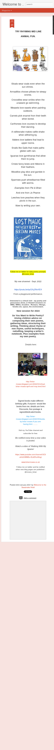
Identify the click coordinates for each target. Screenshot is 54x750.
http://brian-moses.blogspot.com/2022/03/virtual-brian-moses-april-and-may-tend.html (30, 384)
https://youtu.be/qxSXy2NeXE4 (28, 289)
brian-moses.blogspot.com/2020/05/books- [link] (30, 420)
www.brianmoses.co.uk (30, 462)
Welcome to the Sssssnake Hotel (33, 486)
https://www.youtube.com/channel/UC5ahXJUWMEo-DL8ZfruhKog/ (30, 455)
